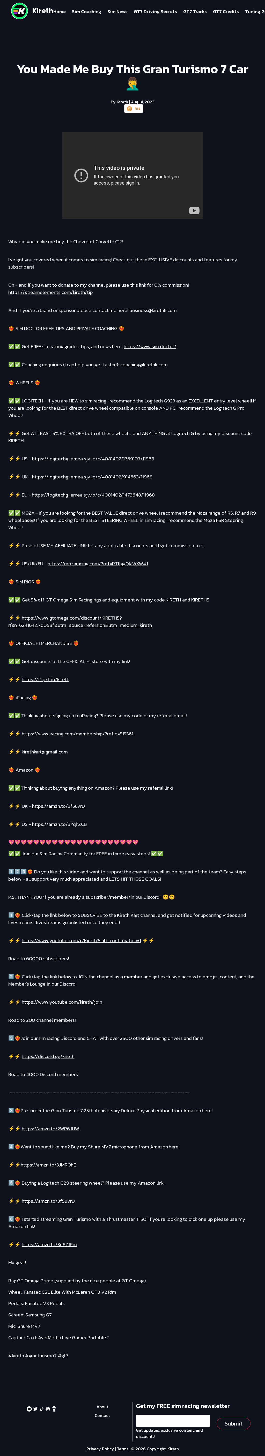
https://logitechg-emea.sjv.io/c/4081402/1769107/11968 (93, 458)
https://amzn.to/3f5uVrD (58, 806)
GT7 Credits (226, 11)
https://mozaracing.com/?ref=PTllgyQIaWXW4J (98, 563)
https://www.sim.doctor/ (150, 346)
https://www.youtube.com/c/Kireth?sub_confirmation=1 (81, 940)
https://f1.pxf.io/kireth (45, 679)
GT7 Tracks (195, 11)
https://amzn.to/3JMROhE (48, 1165)
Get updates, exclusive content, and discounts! (169, 1433)
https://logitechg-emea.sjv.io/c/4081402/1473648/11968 (93, 495)
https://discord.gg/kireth (48, 1056)
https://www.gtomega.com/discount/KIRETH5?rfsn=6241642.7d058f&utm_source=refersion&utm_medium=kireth (80, 621)
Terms (122, 1449)
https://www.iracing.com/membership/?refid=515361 (77, 733)
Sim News (117, 11)
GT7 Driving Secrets (155, 11)
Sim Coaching (86, 11)
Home (59, 11)
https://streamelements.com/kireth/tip (50, 292)
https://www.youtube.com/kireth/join (62, 1002)
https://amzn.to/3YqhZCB (59, 824)
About (102, 1407)
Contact (102, 1415)
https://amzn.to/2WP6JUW (50, 1128)
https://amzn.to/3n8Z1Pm (49, 1244)
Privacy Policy (100, 1449)
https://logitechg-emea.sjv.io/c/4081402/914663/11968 (92, 477)
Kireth (42, 11)
